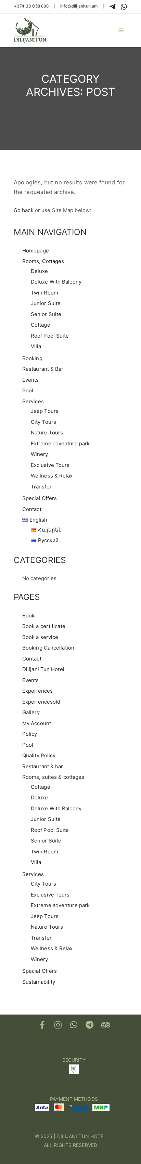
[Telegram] (89, 1024)
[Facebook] (42, 1024)
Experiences (37, 691)
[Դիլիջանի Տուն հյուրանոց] (30, 30)
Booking (32, 358)
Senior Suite (46, 314)
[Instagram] (58, 1024)
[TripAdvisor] (105, 1024)
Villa (36, 346)
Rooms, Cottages (43, 261)
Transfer (41, 486)
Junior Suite (46, 303)
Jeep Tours (45, 411)
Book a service (40, 637)
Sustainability (38, 982)
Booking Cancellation (48, 647)
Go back (24, 210)
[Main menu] (121, 30)
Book (28, 615)
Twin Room (44, 292)
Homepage (35, 250)
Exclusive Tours (50, 465)
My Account (36, 723)
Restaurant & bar (42, 766)
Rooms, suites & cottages (53, 777)
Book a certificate (43, 626)
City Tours (43, 422)
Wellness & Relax (52, 475)
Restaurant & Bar (43, 369)
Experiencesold (41, 701)
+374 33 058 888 (31, 6)
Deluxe (39, 271)
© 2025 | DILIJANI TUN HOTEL (70, 1136)
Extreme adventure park (60, 443)
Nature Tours (47, 432)
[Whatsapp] (73, 1024)
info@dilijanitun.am (79, 6)
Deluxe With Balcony (56, 281)
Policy (29, 734)
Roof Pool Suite (50, 335)
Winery (39, 454)
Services (33, 401)
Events (30, 380)
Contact (31, 509)
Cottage (40, 325)
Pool (27, 390)
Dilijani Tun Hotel (43, 669)
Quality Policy (38, 755)
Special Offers (39, 498)
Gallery (31, 712)
